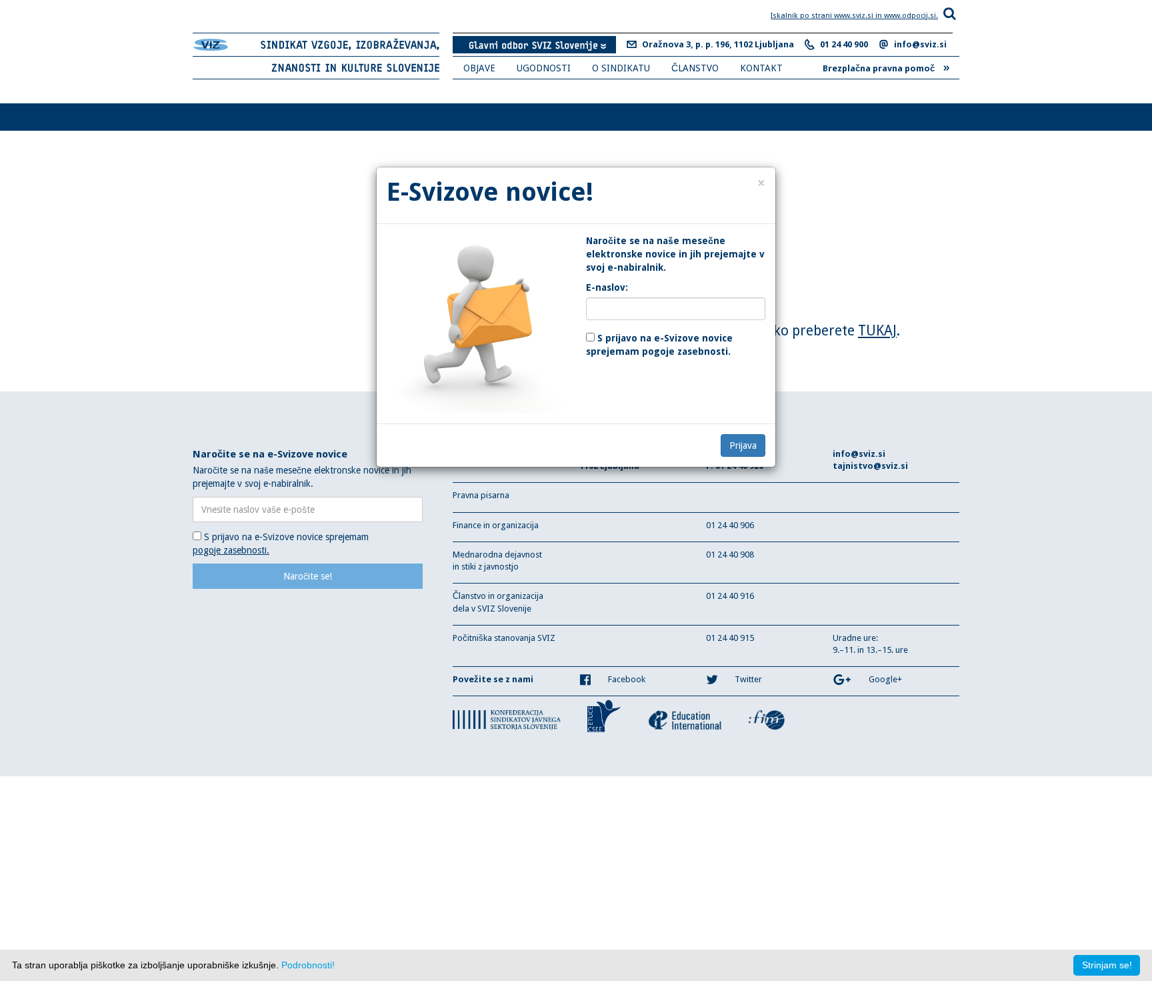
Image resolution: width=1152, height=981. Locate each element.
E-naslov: (607, 287)
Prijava (743, 445)
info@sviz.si (920, 44)
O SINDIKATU (621, 68)
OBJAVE (479, 68)
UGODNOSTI (544, 68)
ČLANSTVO (695, 68)
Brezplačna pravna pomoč (886, 67)
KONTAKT (761, 68)
